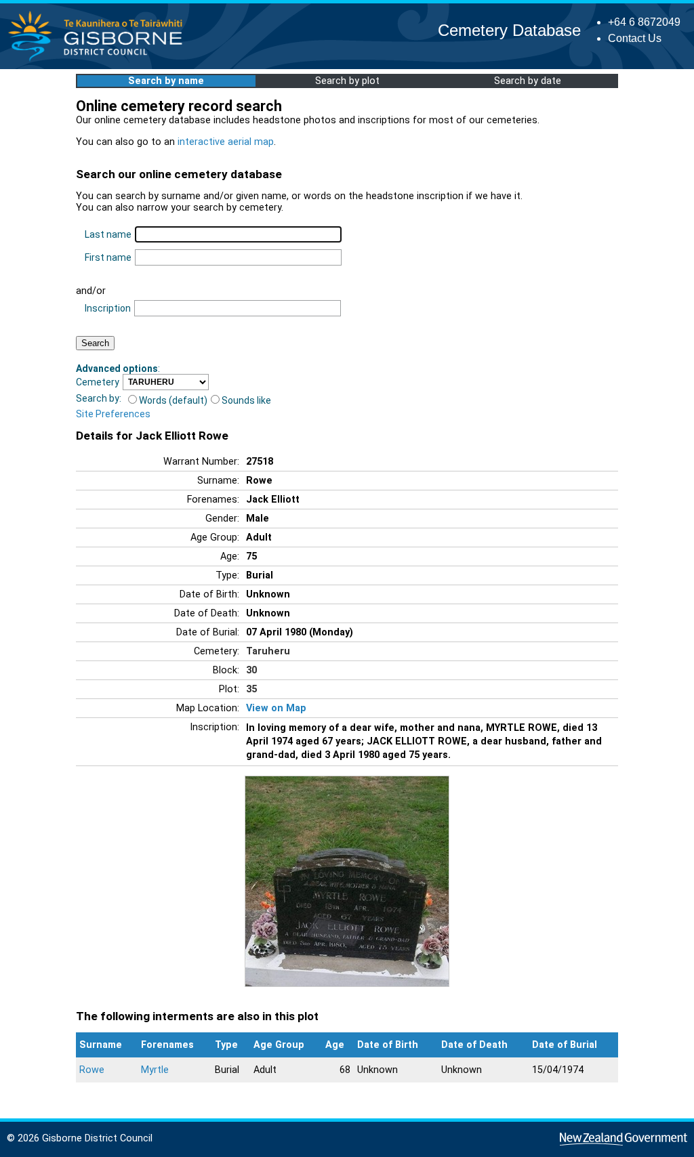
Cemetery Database (509, 30)
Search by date (527, 81)
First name (108, 257)
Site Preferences (113, 413)
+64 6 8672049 (644, 22)
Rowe (91, 1070)
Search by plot (347, 81)
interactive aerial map (226, 142)
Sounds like (246, 400)
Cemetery (97, 382)
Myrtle (155, 1070)
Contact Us (634, 38)
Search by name (166, 81)
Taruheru (268, 651)
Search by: (98, 398)
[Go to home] (99, 60)
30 (251, 670)
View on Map (276, 708)
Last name (108, 234)
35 (251, 689)
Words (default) (173, 400)
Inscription (108, 308)
